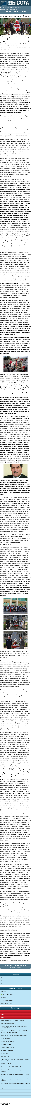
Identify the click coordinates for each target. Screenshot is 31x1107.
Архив (16, 11)
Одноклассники (5, 983)
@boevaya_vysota (15, 967)
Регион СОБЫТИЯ (5, 1038)
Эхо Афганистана (5, 1091)
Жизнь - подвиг (5, 1053)
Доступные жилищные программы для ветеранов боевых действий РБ (15, 1075)
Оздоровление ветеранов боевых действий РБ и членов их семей (16, 1084)
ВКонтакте (3, 980)
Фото (2, 1011)
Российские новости (6, 1044)
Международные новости (7, 1047)
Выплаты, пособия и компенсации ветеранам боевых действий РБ (14, 1070)
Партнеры (3, 997)
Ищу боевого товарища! (7, 1088)
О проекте (3, 991)
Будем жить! (4, 1094)
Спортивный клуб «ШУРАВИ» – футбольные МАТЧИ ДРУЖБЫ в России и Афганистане (14, 1031)
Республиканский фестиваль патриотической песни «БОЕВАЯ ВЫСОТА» (14, 1027)
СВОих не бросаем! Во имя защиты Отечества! (12, 1020)
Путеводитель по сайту (6, 1003)
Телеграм (3, 977)
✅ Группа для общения (7, 994)
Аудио (2, 1017)
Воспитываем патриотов (7, 1050)
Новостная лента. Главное (7, 1023)
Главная (8, 11)
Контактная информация (7, 1000)
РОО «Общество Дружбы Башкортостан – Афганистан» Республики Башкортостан (15, 1060)
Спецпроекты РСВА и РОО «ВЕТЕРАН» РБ (11, 1067)
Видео (2, 1014)
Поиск (24, 11)
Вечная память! (5, 1097)
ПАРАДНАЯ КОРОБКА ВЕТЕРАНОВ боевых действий (14, 1035)
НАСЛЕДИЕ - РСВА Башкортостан (9, 1063)
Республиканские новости (7, 1041)
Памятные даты (25, 960)
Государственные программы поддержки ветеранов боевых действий (16, 1079)
